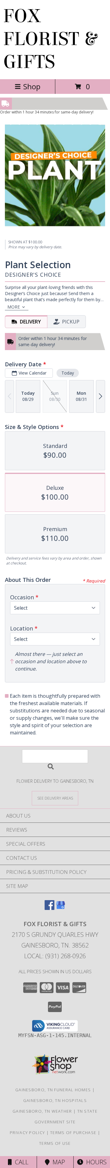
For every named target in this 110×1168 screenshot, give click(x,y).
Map (57, 1162)
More (13, 307)
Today (67, 373)
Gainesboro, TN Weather (42, 1111)
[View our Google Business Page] (60, 907)
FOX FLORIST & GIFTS (50, 39)
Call (20, 1162)
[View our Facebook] (49, 907)
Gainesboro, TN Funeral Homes (53, 1089)
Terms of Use (55, 1143)
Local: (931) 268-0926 (55, 956)
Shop (31, 86)
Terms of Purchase (73, 1132)
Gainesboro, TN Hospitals (55, 1100)
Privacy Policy (27, 1132)
